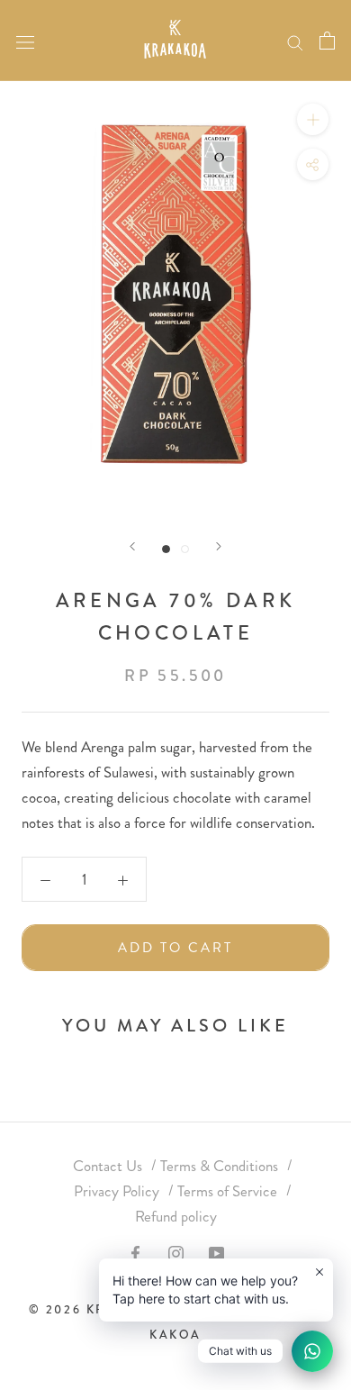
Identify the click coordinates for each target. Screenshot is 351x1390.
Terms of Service (227, 1191)
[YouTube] (216, 1251)
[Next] (218, 546)
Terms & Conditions (219, 1166)
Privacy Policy (116, 1191)
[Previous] (132, 546)
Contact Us (107, 1166)
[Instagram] (176, 1251)
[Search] (295, 40)
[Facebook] (135, 1251)
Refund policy (176, 1216)
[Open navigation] (25, 40)
